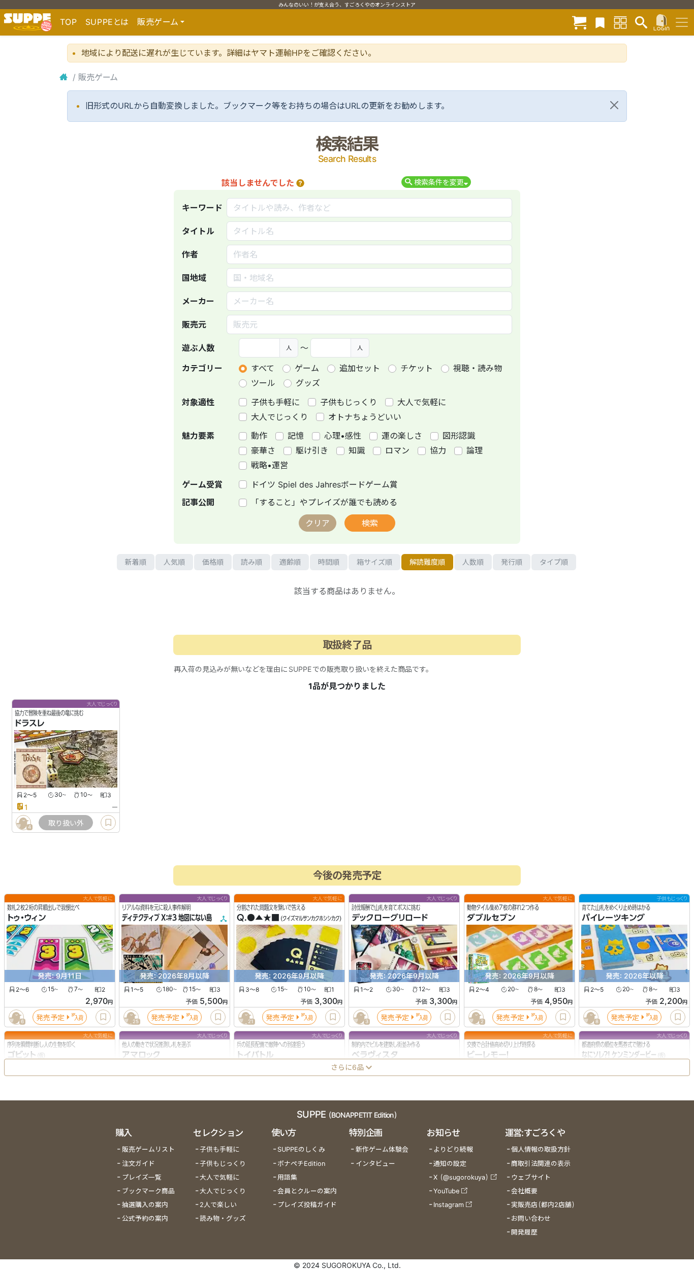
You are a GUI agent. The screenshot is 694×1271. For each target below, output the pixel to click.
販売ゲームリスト (148, 1149)
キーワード (202, 208)
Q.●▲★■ (258, 918)
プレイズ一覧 (142, 1177)
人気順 (174, 562)
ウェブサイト (531, 1177)
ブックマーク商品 (148, 1191)
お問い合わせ (531, 1218)
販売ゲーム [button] (157, 22)
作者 (190, 254)
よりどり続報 (453, 1149)
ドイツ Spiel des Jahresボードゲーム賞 (324, 484)
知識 (357, 450)
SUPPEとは (107, 22)
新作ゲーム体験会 (382, 1149)
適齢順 (290, 562)
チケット (416, 368)
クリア (317, 523)
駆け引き (312, 450)
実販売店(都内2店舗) (543, 1205)
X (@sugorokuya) (461, 1177)
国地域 (194, 278)
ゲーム (307, 368)
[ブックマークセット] (600, 22)
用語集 (287, 1177)
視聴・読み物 (477, 368)
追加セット (359, 368)
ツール (263, 383)
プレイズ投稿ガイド (307, 1205)
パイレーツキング (613, 918)
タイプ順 (554, 562)
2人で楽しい (218, 1205)
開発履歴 (524, 1232)
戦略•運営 (269, 465)
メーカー (198, 301)
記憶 (296, 436)
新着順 (135, 562)
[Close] (614, 105)
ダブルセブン (491, 918)
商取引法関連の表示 (541, 1163)
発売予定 (50, 1017)
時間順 (328, 562)
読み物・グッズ (223, 1218)
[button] (300, 183)
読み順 (251, 562)
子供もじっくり (348, 402)
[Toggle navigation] (682, 22)
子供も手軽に (275, 402)
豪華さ (263, 450)
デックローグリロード (390, 918)
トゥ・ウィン (26, 918)
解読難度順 (427, 562)
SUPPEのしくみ (301, 1149)
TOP (68, 22)
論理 (474, 450)
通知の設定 (449, 1163)
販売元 (194, 324)
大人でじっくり (279, 417)
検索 (370, 523)
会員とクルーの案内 (307, 1191)
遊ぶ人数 (198, 348)
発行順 (511, 562)
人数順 (473, 562)
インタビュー (375, 1163)
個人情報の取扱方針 (541, 1149)
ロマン (397, 450)
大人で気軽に (421, 402)
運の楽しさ (402, 436)
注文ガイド (138, 1163)
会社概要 (524, 1191)
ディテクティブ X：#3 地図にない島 (167, 918)
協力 (438, 450)
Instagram (448, 1205)
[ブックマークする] (108, 822)
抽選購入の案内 (145, 1205)
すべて (262, 368)
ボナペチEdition (301, 1163)
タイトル (198, 231)
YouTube (446, 1191)
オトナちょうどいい (364, 417)
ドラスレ (30, 724)
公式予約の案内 (145, 1218)
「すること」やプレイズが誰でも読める (324, 502)
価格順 (213, 562)
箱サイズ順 (374, 562)
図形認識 (459, 436)
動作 (259, 436)
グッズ (308, 383)
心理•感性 (342, 436)
